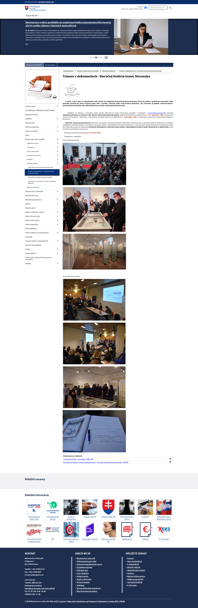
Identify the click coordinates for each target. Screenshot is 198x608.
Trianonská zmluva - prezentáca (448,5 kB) (78, 459)
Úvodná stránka (30, 106)
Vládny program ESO (135, 579)
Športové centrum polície (87, 591)
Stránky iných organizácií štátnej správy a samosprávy (38, 258)
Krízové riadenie (83, 582)
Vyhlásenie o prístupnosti (87, 601)
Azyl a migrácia (83, 573)
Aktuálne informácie (31, 115)
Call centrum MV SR (134, 582)
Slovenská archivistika (34, 155)
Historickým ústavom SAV (157, 113)
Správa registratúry (33, 151)
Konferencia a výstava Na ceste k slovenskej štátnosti (42, 182)
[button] (32, 15)
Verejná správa (50, 65)
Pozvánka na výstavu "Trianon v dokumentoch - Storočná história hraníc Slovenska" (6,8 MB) (95, 462)
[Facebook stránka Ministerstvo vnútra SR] (145, 7)
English (140, 7)
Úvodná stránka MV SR (34, 65)
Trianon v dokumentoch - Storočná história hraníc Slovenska (41, 172)
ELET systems (61, 601)
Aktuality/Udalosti (32, 163)
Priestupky (28, 237)
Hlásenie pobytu (30, 208)
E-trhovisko (132, 585)
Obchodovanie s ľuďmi (136, 570)
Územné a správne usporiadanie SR (36, 241)
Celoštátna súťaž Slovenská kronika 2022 (40, 167)
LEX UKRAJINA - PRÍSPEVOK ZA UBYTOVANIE (40, 110)
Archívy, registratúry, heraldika (35, 139)
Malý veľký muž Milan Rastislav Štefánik (40, 177)
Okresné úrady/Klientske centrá (89, 564)
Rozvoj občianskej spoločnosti (89, 588)
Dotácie (27, 249)
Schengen (80, 585)
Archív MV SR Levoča (31, 196)
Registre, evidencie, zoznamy (34, 212)
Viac (26, 41)
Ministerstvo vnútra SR (86, 558)
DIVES (27, 135)
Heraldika (30, 159)
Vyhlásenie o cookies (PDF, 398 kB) (111, 601)
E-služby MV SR (133, 564)
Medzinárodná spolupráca (33, 200)
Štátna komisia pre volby (87, 561)
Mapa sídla (71, 601)
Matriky (27, 204)
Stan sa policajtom (134, 561)
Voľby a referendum (31, 131)
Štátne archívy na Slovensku (34, 191)
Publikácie (28, 119)
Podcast (130, 558)
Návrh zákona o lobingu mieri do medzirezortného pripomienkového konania (67, 22)
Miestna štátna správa (32, 220)
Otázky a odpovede (33, 187)
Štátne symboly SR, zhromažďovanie (37, 233)
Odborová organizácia (32, 127)
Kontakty (28, 264)
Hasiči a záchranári (84, 579)
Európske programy (84, 567)
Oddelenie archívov (33, 143)
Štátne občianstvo (31, 229)
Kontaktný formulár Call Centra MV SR (40, 588)
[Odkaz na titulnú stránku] (36, 7)
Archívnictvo (30, 147)
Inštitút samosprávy (31, 224)
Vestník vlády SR (30, 253)
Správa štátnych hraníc (32, 216)
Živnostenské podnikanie (33, 245)
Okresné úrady (30, 123)
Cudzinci (130, 573)
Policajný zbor (82, 570)
